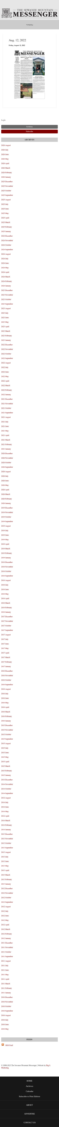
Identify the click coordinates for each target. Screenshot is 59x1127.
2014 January (6, 829)
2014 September (7, 793)
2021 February (6, 444)
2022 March (5, 385)
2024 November (7, 240)
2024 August (6, 254)
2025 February (6, 227)
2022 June (5, 372)
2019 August (6, 526)
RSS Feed (9, 1045)
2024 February (6, 281)
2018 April (5, 598)
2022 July (4, 367)
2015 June (5, 752)
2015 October (6, 734)
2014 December (7, 779)
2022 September (7, 358)
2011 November (7, 947)
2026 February (6, 172)
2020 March (5, 494)
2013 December (7, 834)
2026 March (5, 168)
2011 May (5, 974)
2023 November (7, 294)
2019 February (6, 553)
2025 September (7, 195)
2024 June (5, 263)
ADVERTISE (29, 1114)
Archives (29, 1086)
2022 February (6, 390)
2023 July (4, 313)
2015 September (7, 739)
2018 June (5, 589)
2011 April (5, 979)
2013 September (7, 847)
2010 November (7, 1001)
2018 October (6, 571)
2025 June (5, 208)
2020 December (7, 453)
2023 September (7, 304)
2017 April (5, 652)
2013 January (6, 884)
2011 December (7, 943)
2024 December (7, 236)
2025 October (6, 190)
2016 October (6, 680)
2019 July (4, 530)
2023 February (6, 335)
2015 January (6, 775)
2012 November (7, 893)
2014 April (5, 816)
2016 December (7, 671)
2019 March (5, 548)
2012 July (4, 911)
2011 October (6, 952)
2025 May (5, 213)
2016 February (6, 716)
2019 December (7, 507)
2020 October (6, 462)
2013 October (6, 843)
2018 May (5, 594)
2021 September (7, 412)
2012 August (6, 906)
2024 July (4, 258)
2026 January (6, 177)
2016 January (6, 720)
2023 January (6, 340)
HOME (29, 1081)
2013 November (7, 838)
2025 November (7, 186)
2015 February (6, 770)
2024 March (5, 276)
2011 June (5, 970)
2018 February (6, 607)
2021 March (5, 440)
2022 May (5, 376)
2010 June (5, 1024)
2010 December (7, 997)
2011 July (4, 965)
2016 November (7, 675)
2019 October (6, 517)
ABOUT (29, 1105)
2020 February (6, 498)
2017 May (5, 648)
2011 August (6, 961)
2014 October (6, 788)
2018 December (7, 562)
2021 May (5, 430)
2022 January (6, 394)
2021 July (4, 421)
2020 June (5, 480)
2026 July (4, 149)
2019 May (5, 539)
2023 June (5, 317)
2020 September (7, 467)
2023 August (6, 308)
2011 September (7, 956)
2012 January (6, 938)
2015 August (6, 743)
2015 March (5, 766)
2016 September (7, 684)
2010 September (7, 1010)
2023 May (5, 322)
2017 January (6, 666)
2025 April (5, 217)
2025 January (6, 231)
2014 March (5, 820)
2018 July (4, 585)
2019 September (7, 521)
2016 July (4, 693)
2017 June (5, 643)
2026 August (6, 145)
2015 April (5, 761)
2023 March (5, 331)
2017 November (7, 621)
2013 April (5, 870)
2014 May (5, 811)
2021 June (5, 426)
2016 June (5, 698)
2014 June (5, 807)
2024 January (6, 285)
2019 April (5, 544)
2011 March (5, 983)
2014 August (6, 797)
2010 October (6, 1006)
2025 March (5, 222)
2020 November (7, 458)
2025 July (4, 204)
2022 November (7, 349)
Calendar (29, 1091)
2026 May (5, 159)
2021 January (6, 449)
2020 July (4, 476)
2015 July (4, 748)
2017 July (4, 639)
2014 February (6, 825)
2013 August (6, 852)
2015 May (5, 757)
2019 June (5, 535)
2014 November (7, 784)
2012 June (5, 915)
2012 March (5, 929)
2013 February (6, 879)
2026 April (5, 163)
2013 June (5, 861)
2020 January (6, 503)
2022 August (6, 362)
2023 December (7, 290)
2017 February (6, 662)
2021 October (6, 408)
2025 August (6, 199)
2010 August (6, 1015)
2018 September (7, 575)
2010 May (5, 1029)
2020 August (6, 471)
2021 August (6, 417)
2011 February (6, 988)
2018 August (6, 580)
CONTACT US (30, 1122)
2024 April (5, 272)
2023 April (5, 326)
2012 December (7, 888)
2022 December (7, 344)
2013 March (5, 875)
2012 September (7, 902)
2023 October (6, 299)
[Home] (29, 13)
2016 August (6, 689)
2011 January (6, 992)
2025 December (7, 181)
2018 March (5, 603)
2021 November (7, 403)
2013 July (4, 856)
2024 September (7, 249)
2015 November (7, 730)
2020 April (5, 489)
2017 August (6, 634)
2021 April (5, 435)
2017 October (6, 625)
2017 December (7, 616)
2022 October (6, 353)
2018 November (7, 566)
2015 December (7, 725)
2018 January (6, 612)
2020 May (5, 485)
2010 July (4, 1020)
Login (3, 120)
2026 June (5, 154)
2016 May (5, 702)
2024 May (5, 267)
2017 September (7, 630)
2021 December (7, 399)
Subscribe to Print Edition (29, 1096)
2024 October (6, 245)
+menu (29, 24)
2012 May (5, 920)
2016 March (5, 711)
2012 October (6, 897)
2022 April (5, 381)
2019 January (6, 557)
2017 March (5, 657)
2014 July (4, 802)
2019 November (7, 512)
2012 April (5, 924)
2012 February (6, 933)
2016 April (5, 707)
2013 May (5, 865)
